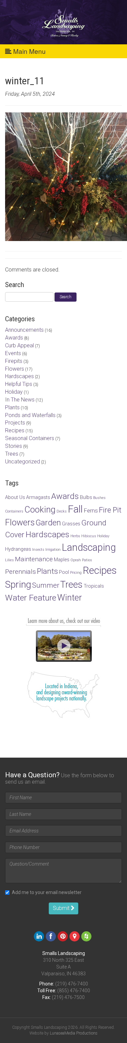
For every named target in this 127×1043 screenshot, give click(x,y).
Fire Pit (110, 509)
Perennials (20, 571)
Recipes (14, 430)
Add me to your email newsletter (47, 892)
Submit (62, 908)
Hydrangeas (18, 549)
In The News (20, 399)
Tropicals (94, 586)
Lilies (9, 560)
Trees (11, 454)
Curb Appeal (19, 345)
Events (13, 353)
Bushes (99, 498)
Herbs (75, 536)
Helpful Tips (18, 384)
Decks (62, 511)
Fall (75, 509)
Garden (48, 522)
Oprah (75, 560)
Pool (64, 572)
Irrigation (53, 549)
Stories (13, 446)
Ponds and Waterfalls (30, 415)
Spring (18, 584)
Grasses (71, 524)
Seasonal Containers (29, 438)
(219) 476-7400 (71, 983)
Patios (87, 560)
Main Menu (29, 51)
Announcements (24, 330)
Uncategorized (22, 461)
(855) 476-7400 (73, 990)
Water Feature (30, 598)
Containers (14, 511)
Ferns (91, 510)
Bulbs (86, 497)
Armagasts (38, 497)
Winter (69, 597)
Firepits (13, 361)
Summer (45, 585)
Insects (38, 549)
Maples (61, 560)
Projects (15, 422)
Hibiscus (88, 536)
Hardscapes (19, 376)
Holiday (14, 392)
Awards (14, 337)
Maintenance (34, 559)
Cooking (40, 509)
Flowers (14, 369)
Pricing (76, 572)
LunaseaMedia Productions (74, 1033)
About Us (15, 497)
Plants (12, 407)
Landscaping (89, 547)
